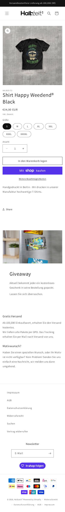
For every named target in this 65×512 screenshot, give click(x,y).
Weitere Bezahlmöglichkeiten (32, 178)
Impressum (13, 392)
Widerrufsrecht (15, 415)
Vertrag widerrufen (17, 431)
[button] (7, 13)
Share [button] (9, 209)
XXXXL (24, 134)
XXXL (9, 134)
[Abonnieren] (50, 453)
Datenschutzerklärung (19, 408)
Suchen (11, 423)
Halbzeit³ (18, 499)
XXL (51, 126)
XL (38, 126)
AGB (9, 400)
